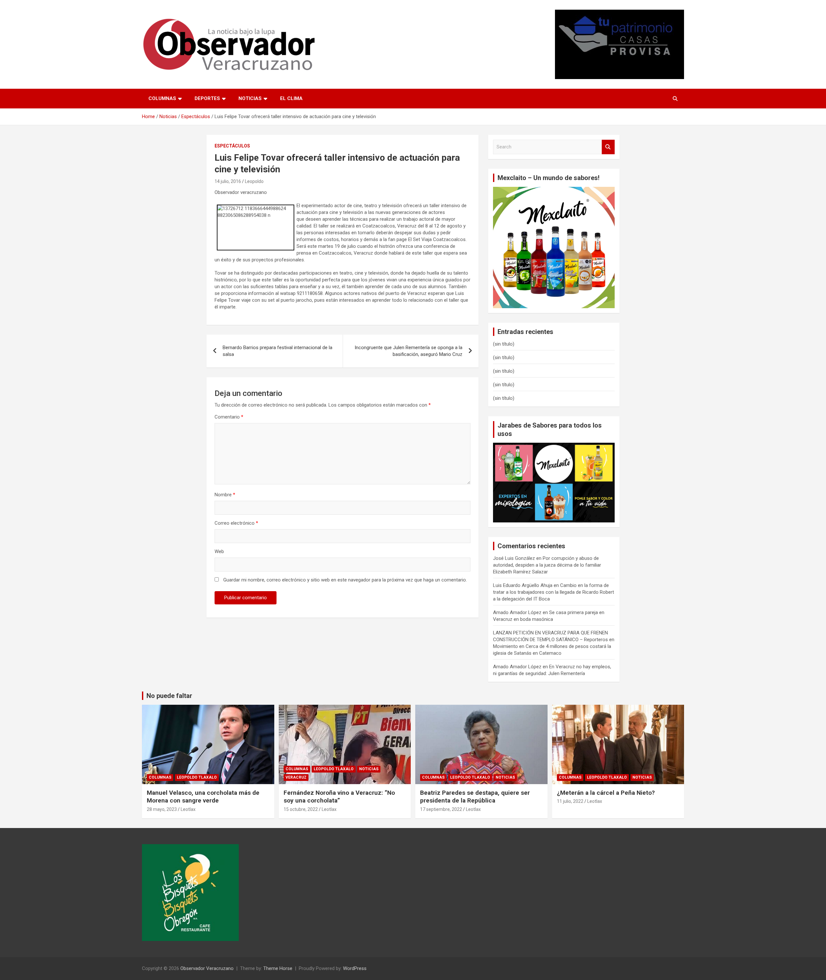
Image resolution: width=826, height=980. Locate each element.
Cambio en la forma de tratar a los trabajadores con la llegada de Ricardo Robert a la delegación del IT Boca (553, 592)
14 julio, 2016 (228, 181)
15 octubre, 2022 (301, 809)
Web (219, 551)
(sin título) (503, 344)
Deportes (207, 98)
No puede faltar (169, 696)
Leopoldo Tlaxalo (197, 777)
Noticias (250, 98)
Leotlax (188, 809)
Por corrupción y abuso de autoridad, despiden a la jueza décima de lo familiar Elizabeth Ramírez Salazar (547, 565)
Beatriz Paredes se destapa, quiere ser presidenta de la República (475, 796)
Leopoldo (254, 181)
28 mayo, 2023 (162, 809)
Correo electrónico (236, 523)
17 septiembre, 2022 (441, 809)
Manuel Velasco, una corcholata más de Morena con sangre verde (203, 796)
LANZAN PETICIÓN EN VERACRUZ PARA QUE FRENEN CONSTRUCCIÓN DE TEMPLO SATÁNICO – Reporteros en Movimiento (553, 639)
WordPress (355, 968)
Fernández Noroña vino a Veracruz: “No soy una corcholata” (339, 796)
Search (608, 147)
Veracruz (296, 777)
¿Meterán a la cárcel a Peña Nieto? (606, 792)
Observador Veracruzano (207, 968)
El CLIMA (291, 98)
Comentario (229, 417)
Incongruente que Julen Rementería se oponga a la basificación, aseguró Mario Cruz (408, 351)
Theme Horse (277, 968)
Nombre (225, 495)
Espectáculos (232, 145)
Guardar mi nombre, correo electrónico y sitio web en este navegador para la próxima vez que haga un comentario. (345, 580)
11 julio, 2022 (570, 801)
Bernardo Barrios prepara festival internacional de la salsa (277, 351)
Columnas (162, 98)
